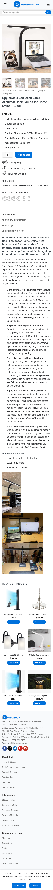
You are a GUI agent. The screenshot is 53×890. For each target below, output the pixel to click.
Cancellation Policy (10, 805)
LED (26, 192)
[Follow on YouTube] (25, 748)
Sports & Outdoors (10, 772)
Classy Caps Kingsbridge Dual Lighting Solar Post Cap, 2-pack (39, 696)
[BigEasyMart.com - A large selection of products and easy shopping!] (26, 4)
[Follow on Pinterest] (20, 748)
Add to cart (24, 155)
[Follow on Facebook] (4, 748)
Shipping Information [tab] (13, 231)
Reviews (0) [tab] (7, 226)
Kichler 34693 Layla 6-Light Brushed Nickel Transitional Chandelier (39, 614)
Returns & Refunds (10, 810)
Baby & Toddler (8, 787)
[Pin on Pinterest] (24, 198)
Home (4, 91)
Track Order (7, 843)
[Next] (46, 48)
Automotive (7, 782)
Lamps (20, 192)
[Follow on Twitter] (15, 748)
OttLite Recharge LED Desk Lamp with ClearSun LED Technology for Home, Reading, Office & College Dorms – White (39, 655)
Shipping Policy (8, 800)
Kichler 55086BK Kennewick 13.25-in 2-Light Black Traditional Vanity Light (13, 655)
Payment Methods (10, 815)
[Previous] (6, 48)
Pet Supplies (7, 777)
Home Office (12, 192)
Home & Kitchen (9, 762)
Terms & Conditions (10, 825)
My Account (7, 858)
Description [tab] (8, 215)
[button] (5, 4)
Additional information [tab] (14, 220)
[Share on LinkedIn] (29, 198)
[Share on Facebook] (9, 198)
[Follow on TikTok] (9, 748)
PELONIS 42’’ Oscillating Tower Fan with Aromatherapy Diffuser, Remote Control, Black (13, 696)
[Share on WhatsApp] (4, 198)
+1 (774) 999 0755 (17, 740)
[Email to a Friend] (19, 198)
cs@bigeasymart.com (17, 743)
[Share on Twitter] (14, 198)
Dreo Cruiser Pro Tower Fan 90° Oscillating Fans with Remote (13, 614)
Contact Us (7, 853)
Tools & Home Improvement (22, 91)
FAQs (4, 848)
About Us (6, 838)
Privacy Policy (8, 820)
